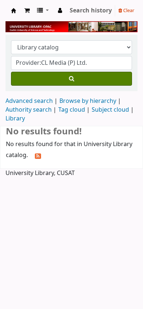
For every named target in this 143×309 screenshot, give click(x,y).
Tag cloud (71, 109)
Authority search (29, 109)
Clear (128, 10)
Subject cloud (110, 109)
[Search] (71, 79)
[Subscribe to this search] (38, 156)
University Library (13, 10)
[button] (27, 10)
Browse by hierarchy (87, 101)
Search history (91, 10)
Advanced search (29, 101)
